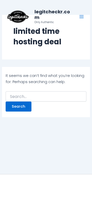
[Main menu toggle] (81, 16)
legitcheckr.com (52, 14)
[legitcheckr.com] (18, 16)
